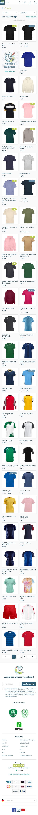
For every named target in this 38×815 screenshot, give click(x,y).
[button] (10, 60)
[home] (2, 8)
